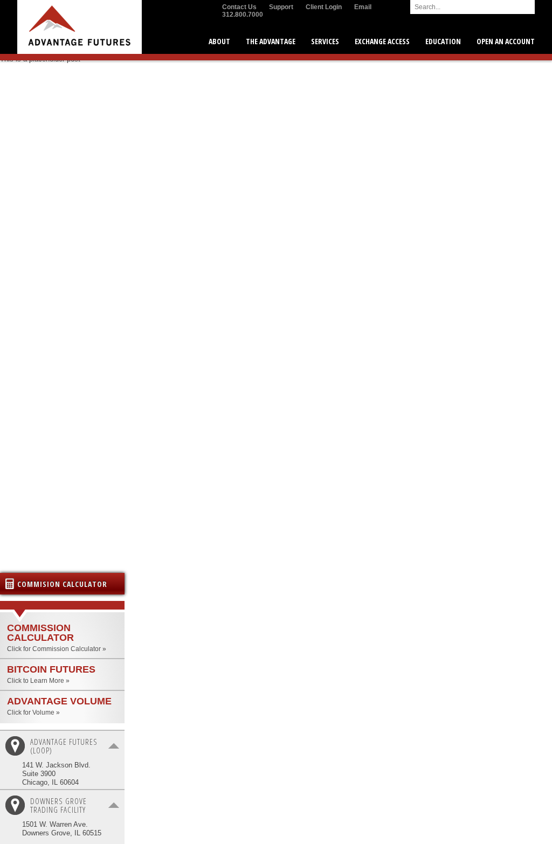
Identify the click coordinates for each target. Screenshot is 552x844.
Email (362, 7)
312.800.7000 (242, 14)
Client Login (324, 7)
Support (281, 7)
